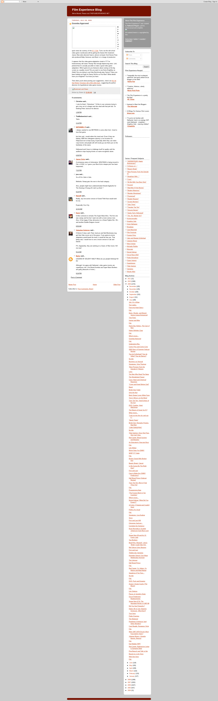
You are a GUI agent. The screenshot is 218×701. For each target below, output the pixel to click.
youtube (142, 39)
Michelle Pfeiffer (132, 246)
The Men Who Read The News (139, 374)
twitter (136, 39)
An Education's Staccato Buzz (139, 442)
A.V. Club (95, 51)
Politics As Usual (134, 510)
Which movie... (134, 336)
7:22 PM (79, 170)
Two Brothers (133, 540)
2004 (129, 690)
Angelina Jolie (131, 221)
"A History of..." (132, 166)
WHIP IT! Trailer (134, 453)
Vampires (130, 269)
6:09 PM (79, 155)
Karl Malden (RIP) (135, 644)
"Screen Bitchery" (133, 202)
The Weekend (133, 619)
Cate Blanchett (132, 230)
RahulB (78, 196)
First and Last (133, 471)
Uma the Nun (133, 392)
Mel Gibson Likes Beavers (137, 547)
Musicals (130, 249)
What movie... (133, 413)
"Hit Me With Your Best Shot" (136, 182)
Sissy (131, 518)
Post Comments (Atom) (85, 289)
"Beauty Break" (132, 169)
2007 (129, 682)
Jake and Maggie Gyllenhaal (136, 238)
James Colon (80, 159)
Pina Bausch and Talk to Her (138, 651)
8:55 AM (78, 226)
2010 (129, 281)
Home (95, 284)
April (131, 668)
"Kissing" (130, 185)
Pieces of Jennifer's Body (137, 594)
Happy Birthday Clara (136, 330)
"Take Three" (131, 204)
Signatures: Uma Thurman (137, 364)
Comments (131, 59)
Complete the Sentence (136, 526)
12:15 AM (79, 209)
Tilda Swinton (131, 266)
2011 (129, 279)
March (131, 671)
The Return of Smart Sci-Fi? (138, 410)
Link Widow (132, 448)
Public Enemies (134, 616)
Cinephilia (131, 126)
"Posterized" (131, 196)
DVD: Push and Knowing (137, 581)
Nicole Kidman (132, 252)
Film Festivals (131, 232)
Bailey (78, 256)
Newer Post (72, 284)
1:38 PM (79, 112)
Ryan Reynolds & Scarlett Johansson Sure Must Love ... (139, 530)
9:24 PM (79, 192)
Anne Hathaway (132, 224)
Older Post (116, 284)
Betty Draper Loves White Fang (139, 395)
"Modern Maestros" (133, 190)
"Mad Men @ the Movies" (135, 188)
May (131, 665)
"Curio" (129, 179)
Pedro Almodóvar (132, 258)
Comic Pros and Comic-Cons (138, 347)
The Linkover (133, 560)
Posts (130, 55)
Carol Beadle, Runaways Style (139, 626)
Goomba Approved (80, 23)
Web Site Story (134, 657)
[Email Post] (94, 92)
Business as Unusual (136, 361)
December (132, 286)
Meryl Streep (131, 244)
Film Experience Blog (87, 9)
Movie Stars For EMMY (136, 450)
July (131, 300)
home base (129, 39)
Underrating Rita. (134, 344)
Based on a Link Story (136, 654)
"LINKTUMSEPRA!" (135, 427)
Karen (78, 213)
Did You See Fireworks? (137, 606)
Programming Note (135, 490)
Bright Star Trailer (134, 390)
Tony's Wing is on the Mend (138, 398)
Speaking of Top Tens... (137, 573)
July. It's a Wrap (134, 302)
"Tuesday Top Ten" (133, 207)
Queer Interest (131, 260)
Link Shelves (133, 591)
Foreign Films (131, 235)
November (132, 289)
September (133, 294)
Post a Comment (76, 277)
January (132, 676)
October (132, 292)
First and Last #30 (135, 520)
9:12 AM (78, 252)
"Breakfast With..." (133, 176)
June (131, 663)
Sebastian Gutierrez (83, 230)
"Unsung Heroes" (132, 210)
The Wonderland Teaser (136, 377)
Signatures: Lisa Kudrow (137, 515)
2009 (129, 284)
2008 (129, 679)
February (132, 673)
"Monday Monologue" (134, 193)
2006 (129, 685)
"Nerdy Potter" (133, 420)
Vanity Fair (131, 81)
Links (130, 372)
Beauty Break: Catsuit (136, 463)
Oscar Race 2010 (133, 255)
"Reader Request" (133, 199)
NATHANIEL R (81, 127)
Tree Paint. (132, 318)
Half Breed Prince (134, 563)
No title (131, 359)
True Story (132, 613)
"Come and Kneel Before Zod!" (139, 384)
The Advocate (132, 106)
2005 (129, 688)
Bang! (131, 387)
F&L (130, 310)
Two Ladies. (133, 305)
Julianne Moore (132, 241)
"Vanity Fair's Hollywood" (135, 213)
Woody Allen (131, 271)
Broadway (130, 227)
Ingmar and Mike (134, 320)
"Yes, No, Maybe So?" (134, 216)
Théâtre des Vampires (136, 553)
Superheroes (131, 263)
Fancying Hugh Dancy (136, 307)
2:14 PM (79, 123)
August (131, 297)
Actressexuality (132, 218)
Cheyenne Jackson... (136, 523)
